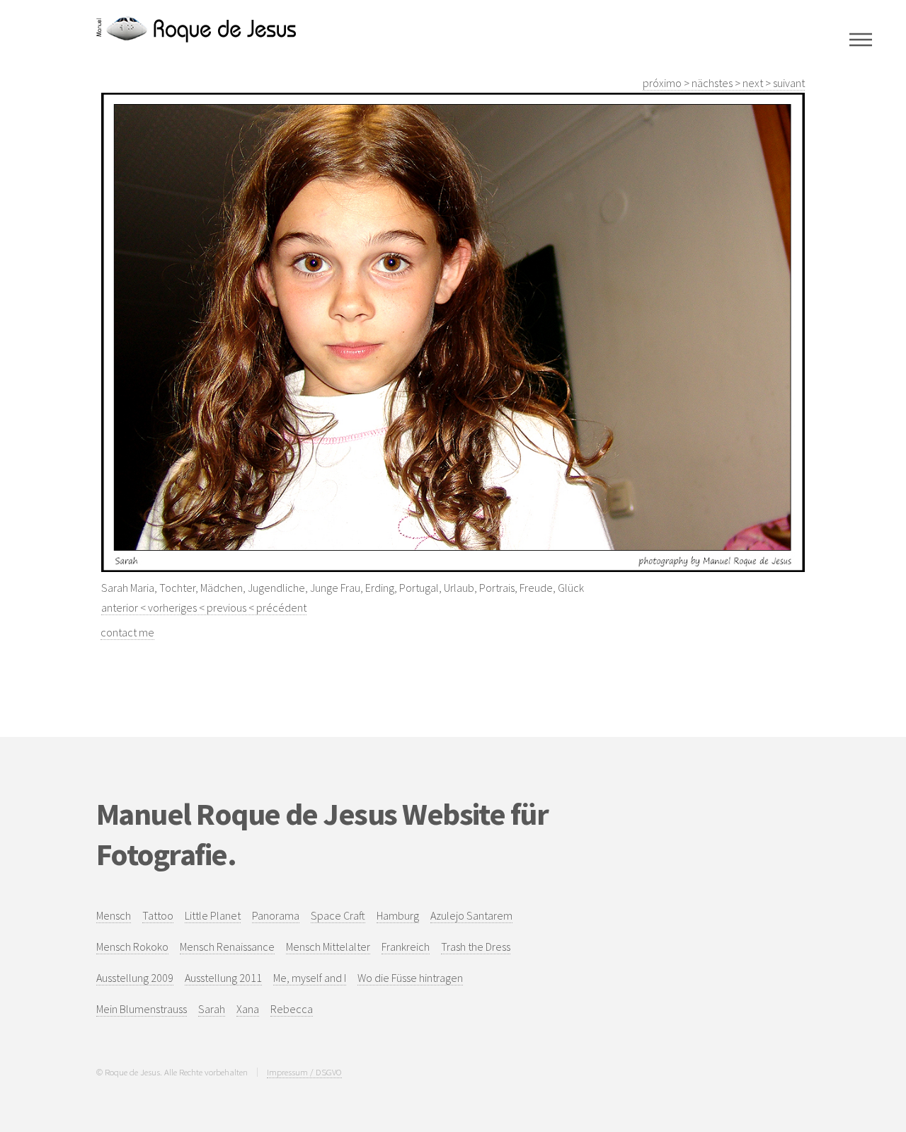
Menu (860, 40)
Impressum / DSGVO (304, 1071)
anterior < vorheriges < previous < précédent (203, 607)
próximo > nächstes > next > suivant (724, 83)
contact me (127, 632)
